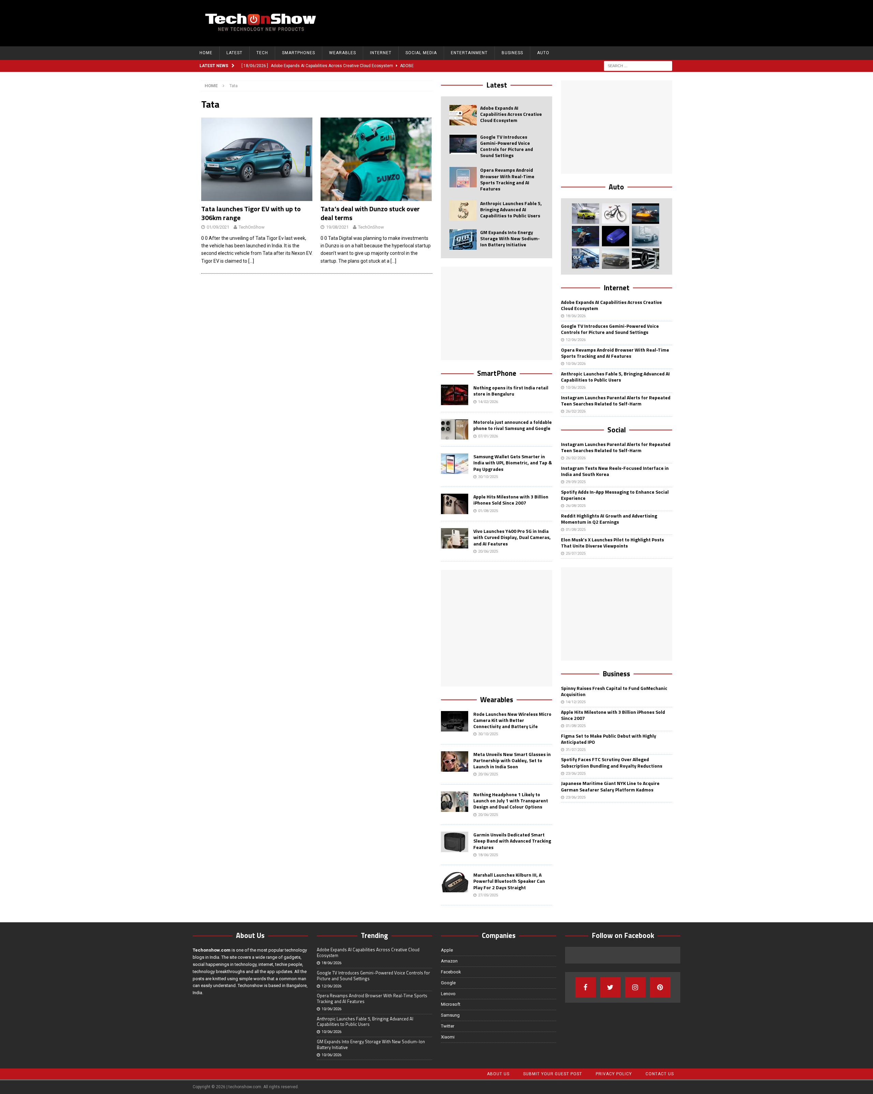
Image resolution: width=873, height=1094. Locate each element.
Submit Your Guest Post (552, 1074)
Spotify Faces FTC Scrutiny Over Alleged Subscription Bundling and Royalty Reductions (611, 762)
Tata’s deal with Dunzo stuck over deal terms (370, 213)
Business (512, 52)
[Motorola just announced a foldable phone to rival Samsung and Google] (454, 429)
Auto (543, 52)
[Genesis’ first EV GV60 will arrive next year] (585, 213)
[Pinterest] (660, 987)
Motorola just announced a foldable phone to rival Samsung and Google (512, 425)
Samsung (450, 1015)
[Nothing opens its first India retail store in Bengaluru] (454, 395)
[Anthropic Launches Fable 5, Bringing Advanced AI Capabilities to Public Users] (463, 210)
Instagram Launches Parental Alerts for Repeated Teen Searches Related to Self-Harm (615, 400)
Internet (380, 52)
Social (616, 429)
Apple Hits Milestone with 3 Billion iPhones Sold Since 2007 (510, 499)
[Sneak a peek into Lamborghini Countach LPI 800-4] (645, 236)
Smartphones (298, 52)
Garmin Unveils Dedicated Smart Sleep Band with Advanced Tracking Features (512, 840)
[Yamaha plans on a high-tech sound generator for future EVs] (615, 236)
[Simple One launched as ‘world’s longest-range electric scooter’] (585, 236)
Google (448, 982)
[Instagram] (635, 987)
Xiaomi (448, 1036)
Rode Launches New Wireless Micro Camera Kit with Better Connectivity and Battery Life (512, 720)
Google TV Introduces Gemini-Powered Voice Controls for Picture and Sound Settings (506, 146)
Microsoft (450, 1004)
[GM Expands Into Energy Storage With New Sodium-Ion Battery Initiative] (463, 239)
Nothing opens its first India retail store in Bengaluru (510, 390)
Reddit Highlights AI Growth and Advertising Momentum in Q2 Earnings (609, 518)
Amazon (449, 961)
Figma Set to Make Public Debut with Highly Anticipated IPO (608, 738)
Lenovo (448, 993)
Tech (262, 52)
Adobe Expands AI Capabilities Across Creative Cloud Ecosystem (511, 114)
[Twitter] (610, 987)
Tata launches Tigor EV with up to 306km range (251, 213)
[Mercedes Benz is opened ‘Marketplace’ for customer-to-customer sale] (645, 258)
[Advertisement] (549, 22)
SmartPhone (496, 373)
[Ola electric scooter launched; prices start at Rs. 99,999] (585, 258)
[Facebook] (585, 987)
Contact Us (660, 1074)
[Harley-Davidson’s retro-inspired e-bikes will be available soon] (615, 213)
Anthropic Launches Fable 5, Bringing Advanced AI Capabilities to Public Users (511, 209)
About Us (498, 1074)
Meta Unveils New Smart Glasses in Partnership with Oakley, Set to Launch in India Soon (512, 760)
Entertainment (469, 52)
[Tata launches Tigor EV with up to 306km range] (257, 159)
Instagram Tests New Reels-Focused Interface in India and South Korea (615, 471)
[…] (251, 261)
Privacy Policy (614, 1074)
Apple (447, 950)
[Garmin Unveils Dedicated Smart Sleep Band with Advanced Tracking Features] (454, 842)
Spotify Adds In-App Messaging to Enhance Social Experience (615, 495)
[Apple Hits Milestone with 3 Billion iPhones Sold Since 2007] (454, 504)
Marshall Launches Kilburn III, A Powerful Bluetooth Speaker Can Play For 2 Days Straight (509, 881)
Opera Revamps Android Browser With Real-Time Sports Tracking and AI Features (507, 179)
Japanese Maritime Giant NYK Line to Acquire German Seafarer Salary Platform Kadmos (610, 786)
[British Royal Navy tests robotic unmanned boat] (645, 213)
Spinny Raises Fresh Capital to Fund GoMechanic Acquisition (614, 691)
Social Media (421, 52)
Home (205, 52)
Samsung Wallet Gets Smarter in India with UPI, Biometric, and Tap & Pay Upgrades (512, 462)
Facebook (451, 971)
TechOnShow (252, 227)
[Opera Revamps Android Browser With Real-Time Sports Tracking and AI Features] (463, 177)
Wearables (342, 52)
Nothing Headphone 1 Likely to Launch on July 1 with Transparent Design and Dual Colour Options (510, 800)
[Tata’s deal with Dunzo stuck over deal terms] (376, 159)
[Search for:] (638, 65)
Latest (234, 52)
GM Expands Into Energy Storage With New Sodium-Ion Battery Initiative (510, 238)
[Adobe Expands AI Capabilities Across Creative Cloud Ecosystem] (463, 115)
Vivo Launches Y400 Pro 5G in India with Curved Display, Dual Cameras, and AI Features (512, 537)
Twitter (447, 1026)
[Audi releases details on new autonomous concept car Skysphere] (615, 258)
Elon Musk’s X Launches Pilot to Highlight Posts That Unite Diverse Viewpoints (612, 542)
